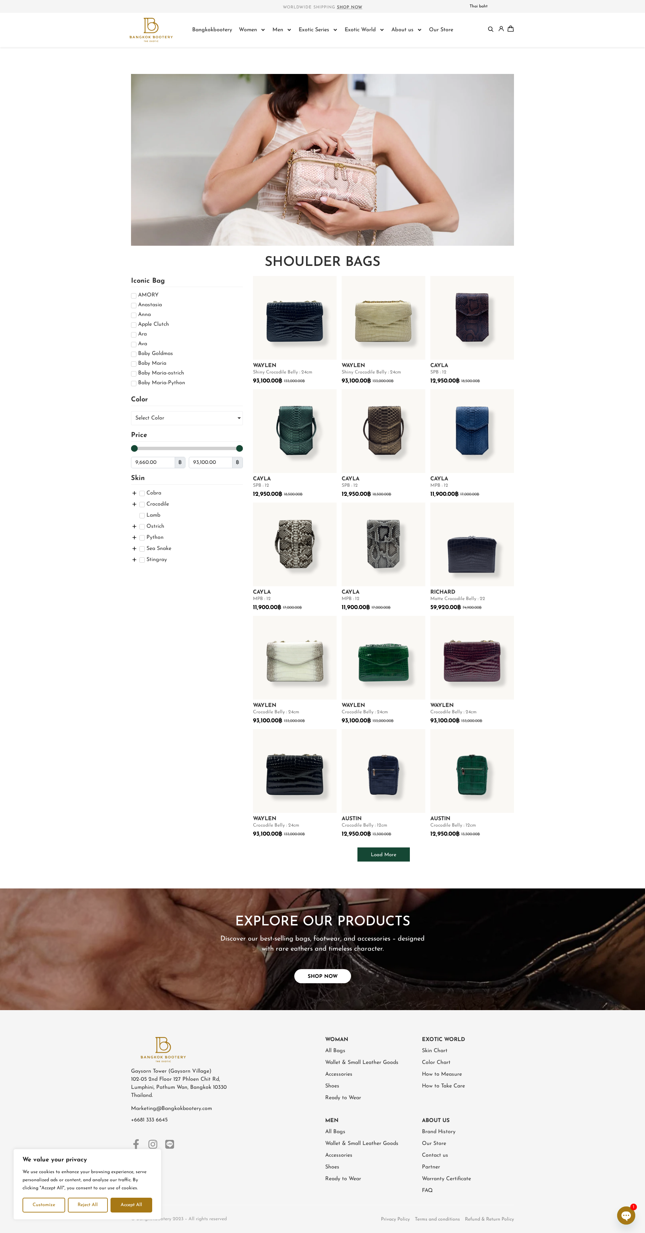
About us (402, 30)
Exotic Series (314, 30)
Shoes (332, 1086)
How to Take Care (443, 1086)
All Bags (335, 1050)
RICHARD (442, 592)
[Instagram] (153, 1144)
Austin (352, 819)
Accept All (131, 1204)
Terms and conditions (437, 1219)
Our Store (441, 30)
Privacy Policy (395, 1219)
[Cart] (510, 28)
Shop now (349, 7)
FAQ (427, 1190)
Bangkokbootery (212, 30)
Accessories (338, 1074)
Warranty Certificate (446, 1179)
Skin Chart (434, 1050)
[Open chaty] (626, 1215)
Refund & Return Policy (489, 1219)
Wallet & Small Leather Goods (361, 1062)
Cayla (439, 365)
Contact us (435, 1155)
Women (248, 30)
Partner (431, 1167)
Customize (44, 1204)
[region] (87, 1184)
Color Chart (436, 1062)
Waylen (264, 365)
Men (277, 30)
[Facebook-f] (136, 1144)
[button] (383, 854)
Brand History (439, 1132)
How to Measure (442, 1074)
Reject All (88, 1204)
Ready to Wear (343, 1098)
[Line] (170, 1144)
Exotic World (360, 30)
